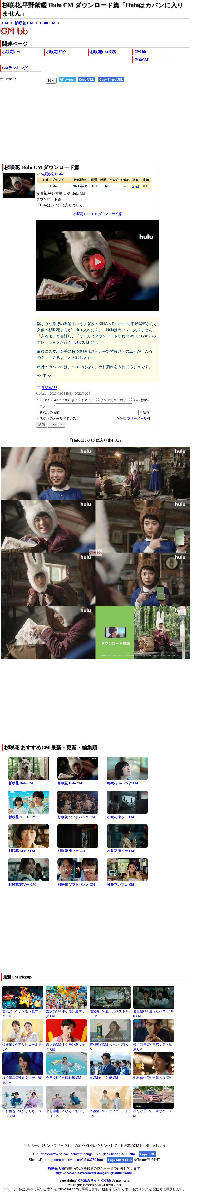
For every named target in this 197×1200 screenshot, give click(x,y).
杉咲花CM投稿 (103, 52)
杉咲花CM (11, 52)
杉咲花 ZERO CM (22, 851)
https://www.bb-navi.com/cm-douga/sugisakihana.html (94, 1173)
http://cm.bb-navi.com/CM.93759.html (75, 1160)
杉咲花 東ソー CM (120, 817)
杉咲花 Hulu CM (21, 783)
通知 (146, 186)
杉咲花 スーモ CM (22, 817)
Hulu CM (47, 23)
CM (5, 23)
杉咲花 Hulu (52, 174)
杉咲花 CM (24, 23)
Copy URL (86, 79)
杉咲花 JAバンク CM (122, 783)
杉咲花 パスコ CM (120, 884)
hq (133, 186)
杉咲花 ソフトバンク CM (76, 817)
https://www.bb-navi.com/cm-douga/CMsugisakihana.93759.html (88, 1154)
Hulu (75, 342)
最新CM (141, 60)
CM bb (140, 52)
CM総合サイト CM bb (94, 1180)
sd (137, 186)
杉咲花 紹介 (56, 52)
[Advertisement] (94, 125)
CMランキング (15, 68)
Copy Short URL (111, 79)
